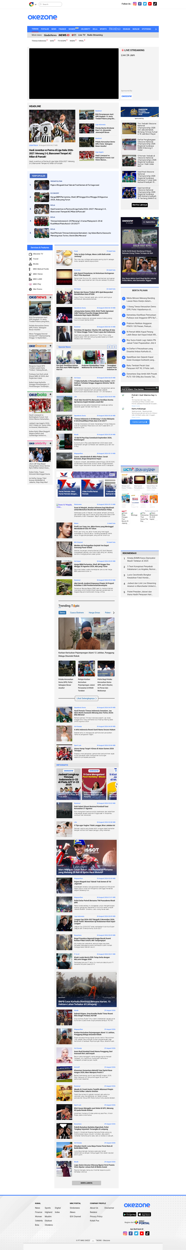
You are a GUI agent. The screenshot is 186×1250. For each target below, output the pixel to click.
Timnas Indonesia (39, 41)
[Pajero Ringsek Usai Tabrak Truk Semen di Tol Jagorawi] (41, 185)
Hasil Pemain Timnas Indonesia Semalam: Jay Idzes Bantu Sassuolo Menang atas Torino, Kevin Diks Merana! (80, 234)
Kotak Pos (94, 1220)
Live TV (81, 35)
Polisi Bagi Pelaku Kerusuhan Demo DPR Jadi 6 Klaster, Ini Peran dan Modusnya (105, 685)
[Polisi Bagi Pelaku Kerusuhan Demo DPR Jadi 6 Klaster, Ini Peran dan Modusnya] (106, 668)
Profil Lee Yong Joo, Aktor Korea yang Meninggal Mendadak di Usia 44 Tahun (93, 528)
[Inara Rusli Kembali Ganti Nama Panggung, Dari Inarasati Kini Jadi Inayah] (64, 1055)
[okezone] (137, 1205)
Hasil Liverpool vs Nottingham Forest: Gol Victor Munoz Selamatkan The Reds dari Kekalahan (104, 158)
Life (75, 397)
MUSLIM (136, 29)
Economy (77, 270)
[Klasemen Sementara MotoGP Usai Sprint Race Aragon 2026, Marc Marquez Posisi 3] (64, 1074)
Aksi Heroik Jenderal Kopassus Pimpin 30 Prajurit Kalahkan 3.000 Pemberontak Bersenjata (94, 584)
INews (76, 523)
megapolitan (56, 181)
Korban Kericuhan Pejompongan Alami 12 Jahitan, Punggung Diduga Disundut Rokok (94, 1034)
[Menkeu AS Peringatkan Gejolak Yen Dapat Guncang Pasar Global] (64, 549)
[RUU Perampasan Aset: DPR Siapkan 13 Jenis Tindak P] (40, 308)
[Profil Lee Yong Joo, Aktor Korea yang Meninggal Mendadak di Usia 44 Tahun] (64, 530)
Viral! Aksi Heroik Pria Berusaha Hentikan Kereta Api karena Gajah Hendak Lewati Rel (93, 401)
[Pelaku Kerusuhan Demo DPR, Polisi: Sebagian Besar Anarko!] (86, 142)
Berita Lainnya (86, 1183)
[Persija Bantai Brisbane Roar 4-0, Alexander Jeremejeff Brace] (86, 128)
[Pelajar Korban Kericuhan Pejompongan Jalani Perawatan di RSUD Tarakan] (86, 668)
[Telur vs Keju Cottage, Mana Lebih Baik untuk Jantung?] (64, 258)
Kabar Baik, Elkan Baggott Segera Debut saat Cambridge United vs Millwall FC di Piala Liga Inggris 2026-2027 (39, 433)
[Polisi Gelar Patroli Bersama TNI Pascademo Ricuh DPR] (64, 904)
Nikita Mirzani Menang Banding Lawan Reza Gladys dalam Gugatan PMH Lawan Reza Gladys (142, 300)
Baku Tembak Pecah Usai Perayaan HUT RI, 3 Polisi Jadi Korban (140, 367)
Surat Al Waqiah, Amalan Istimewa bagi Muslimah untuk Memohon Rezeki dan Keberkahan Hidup (94, 509)
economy (54, 193)
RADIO (72, 41)
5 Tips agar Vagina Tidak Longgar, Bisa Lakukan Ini (94, 825)
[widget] (37, 297)
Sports (48, 1208)
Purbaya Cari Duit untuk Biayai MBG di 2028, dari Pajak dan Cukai (39, 376)
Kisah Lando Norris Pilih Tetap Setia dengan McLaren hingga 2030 (92, 958)
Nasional (98, 111)
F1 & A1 (77, 954)
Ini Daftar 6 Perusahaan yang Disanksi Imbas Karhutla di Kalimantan (140, 350)
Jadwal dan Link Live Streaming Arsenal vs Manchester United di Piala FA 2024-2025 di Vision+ (141, 585)
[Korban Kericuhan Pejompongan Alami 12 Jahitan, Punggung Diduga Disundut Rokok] (86, 633)
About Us (94, 1208)
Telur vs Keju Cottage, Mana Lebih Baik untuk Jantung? (92, 255)
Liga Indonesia (100, 125)
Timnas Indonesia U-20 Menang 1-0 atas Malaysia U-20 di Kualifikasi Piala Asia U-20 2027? (76, 222)
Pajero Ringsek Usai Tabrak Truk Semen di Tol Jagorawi (74, 185)
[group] (68, 784)
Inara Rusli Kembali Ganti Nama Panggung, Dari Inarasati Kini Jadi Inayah (93, 1052)
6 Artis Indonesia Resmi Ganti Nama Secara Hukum (94, 730)
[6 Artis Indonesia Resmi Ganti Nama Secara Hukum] (64, 733)
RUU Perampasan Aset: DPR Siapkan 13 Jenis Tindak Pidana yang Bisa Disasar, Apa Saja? (105, 116)
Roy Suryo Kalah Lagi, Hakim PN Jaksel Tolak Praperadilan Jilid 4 (141, 341)
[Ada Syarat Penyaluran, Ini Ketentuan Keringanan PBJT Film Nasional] (64, 277)
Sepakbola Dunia (80, 308)
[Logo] (31, 4)
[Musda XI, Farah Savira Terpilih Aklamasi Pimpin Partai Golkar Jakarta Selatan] (64, 1093)
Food (76, 251)
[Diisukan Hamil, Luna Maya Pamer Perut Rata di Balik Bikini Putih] (64, 1150)
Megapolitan (78, 453)
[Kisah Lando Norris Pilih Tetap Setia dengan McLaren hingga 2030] (64, 961)
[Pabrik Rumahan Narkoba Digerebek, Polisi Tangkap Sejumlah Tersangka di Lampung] (64, 1131)
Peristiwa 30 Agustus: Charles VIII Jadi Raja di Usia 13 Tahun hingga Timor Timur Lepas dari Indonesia (94, 331)
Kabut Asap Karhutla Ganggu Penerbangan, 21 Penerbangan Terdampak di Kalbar (39, 384)
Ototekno (49, 1225)
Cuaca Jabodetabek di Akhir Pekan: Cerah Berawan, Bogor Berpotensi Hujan (91, 458)
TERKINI (35, 29)
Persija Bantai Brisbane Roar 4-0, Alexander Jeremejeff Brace (104, 130)
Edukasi (48, 1220)
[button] (156, 29)
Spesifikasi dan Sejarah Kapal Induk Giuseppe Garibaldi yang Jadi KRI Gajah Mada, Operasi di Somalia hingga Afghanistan (141, 359)
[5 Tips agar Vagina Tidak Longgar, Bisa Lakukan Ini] (64, 829)
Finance (38, 1212)
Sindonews (78, 504)
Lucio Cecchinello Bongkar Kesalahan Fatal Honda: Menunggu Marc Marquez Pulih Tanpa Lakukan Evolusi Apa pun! (142, 576)
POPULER (45, 29)
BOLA (95, 29)
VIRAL (81, 41)
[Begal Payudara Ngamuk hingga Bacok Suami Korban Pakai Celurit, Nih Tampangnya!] (64, 942)
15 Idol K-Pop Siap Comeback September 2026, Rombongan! (93, 439)
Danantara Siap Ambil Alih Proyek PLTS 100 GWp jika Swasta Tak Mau (142, 375)
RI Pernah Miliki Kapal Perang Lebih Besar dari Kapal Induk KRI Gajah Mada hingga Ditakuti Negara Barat (141, 333)
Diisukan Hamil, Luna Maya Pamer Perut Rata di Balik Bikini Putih (93, 1147)
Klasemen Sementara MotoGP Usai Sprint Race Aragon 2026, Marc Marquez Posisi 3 (93, 1071)
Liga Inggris (99, 152)
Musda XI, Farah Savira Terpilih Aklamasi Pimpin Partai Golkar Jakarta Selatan (93, 1090)
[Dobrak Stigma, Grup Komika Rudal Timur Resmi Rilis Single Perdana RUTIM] (64, 1017)
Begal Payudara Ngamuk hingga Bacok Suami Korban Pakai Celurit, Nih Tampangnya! (92, 939)
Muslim (48, 1216)
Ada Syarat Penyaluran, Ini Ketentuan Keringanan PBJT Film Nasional (94, 274)
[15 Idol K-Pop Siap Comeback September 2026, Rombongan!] (64, 441)
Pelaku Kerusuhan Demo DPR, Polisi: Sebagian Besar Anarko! (105, 144)
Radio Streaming (95, 35)
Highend (48, 1212)
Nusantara (77, 935)
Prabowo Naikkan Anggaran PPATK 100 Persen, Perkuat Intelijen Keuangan (139, 325)
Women (38, 1216)
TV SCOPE (62, 41)
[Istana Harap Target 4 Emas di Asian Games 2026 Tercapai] (64, 752)
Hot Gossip (78, 726)
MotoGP (61, 865)
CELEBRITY (85, 29)
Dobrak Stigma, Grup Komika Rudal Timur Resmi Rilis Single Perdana (93, 1015)
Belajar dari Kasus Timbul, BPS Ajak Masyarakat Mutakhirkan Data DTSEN (93, 293)
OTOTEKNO (146, 29)
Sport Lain (77, 745)
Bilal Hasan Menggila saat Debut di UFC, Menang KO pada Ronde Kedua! (93, 1109)
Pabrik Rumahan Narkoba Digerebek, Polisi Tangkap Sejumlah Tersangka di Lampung (91, 1128)
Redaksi (93, 1212)
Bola (37, 1225)
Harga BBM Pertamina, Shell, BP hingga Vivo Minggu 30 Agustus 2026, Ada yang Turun (79, 198)
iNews (72, 1212)
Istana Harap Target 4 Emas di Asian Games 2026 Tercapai (94, 750)
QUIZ (52, 41)
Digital (58, 1208)
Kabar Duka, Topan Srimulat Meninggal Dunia (39, 473)
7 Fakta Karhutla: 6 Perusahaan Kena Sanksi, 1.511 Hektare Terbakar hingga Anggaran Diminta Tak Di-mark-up (94, 383)
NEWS (53, 29)
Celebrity (39, 1220)
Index (57, 1212)
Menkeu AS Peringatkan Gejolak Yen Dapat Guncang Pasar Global (91, 546)
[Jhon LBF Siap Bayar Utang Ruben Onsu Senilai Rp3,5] (40, 454)
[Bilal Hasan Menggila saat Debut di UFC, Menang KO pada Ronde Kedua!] (64, 1112)
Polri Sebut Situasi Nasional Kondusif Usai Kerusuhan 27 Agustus (91, 807)
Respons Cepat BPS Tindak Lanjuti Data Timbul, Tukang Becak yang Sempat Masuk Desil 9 (39, 368)
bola (52, 205)
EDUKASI (126, 29)
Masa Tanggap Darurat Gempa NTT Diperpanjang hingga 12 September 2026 (39, 336)
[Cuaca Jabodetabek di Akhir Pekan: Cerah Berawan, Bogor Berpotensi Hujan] (64, 460)
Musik (76, 434)
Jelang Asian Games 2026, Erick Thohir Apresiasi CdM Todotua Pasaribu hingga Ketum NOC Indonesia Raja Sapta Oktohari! (93, 313)
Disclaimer (109, 1208)
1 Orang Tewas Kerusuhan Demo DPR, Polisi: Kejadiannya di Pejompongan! (141, 308)
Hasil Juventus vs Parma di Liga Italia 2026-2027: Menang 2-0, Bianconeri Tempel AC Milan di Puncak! (51, 153)
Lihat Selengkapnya (86, 698)
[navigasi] (135, 4)
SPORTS (103, 29)
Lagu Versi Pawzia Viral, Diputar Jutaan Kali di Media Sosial (94, 1166)
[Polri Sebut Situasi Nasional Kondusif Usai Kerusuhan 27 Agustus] (64, 810)
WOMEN (73, 29)
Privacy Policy (96, 1216)
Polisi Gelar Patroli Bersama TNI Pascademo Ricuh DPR (94, 902)
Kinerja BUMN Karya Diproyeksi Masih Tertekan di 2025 (141, 559)
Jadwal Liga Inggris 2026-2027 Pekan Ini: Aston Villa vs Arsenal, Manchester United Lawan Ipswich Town (40, 425)
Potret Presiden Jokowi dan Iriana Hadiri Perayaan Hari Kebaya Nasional (139, 593)
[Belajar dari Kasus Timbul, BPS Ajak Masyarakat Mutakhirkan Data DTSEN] (64, 296)
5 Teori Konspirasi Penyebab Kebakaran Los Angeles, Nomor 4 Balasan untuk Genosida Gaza (142, 568)
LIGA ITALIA (33, 145)
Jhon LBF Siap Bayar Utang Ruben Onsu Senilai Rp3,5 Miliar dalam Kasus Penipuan (39, 466)
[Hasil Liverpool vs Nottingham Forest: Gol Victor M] (40, 405)
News (37, 1208)
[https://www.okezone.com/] (45, 17)
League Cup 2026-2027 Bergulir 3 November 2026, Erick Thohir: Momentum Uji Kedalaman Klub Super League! (94, 921)
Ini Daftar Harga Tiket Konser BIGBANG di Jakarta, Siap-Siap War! (38, 480)
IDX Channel (78, 542)
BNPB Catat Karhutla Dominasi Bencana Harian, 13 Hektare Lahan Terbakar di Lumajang (84, 1003)
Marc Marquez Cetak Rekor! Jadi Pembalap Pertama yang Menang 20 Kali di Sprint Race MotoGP (85, 871)
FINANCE (62, 29)
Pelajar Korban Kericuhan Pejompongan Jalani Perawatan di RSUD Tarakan (86, 685)
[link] (129, 1214)
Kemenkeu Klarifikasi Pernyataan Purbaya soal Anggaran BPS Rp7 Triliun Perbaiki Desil (141, 316)
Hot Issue (77, 289)
